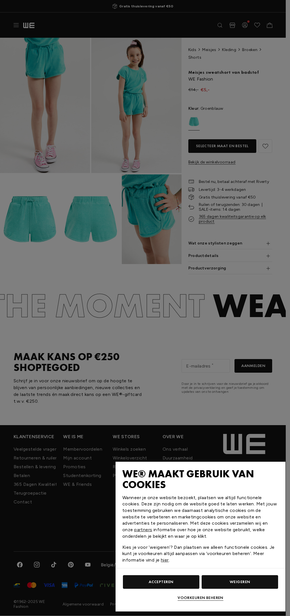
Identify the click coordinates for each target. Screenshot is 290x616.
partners (143, 529)
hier (165, 560)
